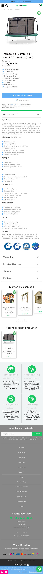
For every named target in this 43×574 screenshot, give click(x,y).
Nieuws (21, 506)
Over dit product (10, 114)
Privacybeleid (21, 467)
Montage (7, 278)
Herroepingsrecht (21, 491)
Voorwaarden (21, 496)
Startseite (6, 10)
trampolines (8, 234)
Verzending (8, 257)
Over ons (21, 448)
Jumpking (28, 123)
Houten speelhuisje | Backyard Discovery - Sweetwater (9, 309)
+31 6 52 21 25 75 (22, 517)
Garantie (7, 271)
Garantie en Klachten (21, 487)
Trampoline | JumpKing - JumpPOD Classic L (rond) (9, 350)
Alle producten (17, 10)
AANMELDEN (37, 434)
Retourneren (22, 501)
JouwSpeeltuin (16, 560)
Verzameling (21, 482)
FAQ (21, 477)
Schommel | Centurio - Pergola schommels (25, 309)
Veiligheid (21, 457)
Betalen (21, 472)
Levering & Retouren (12, 264)
